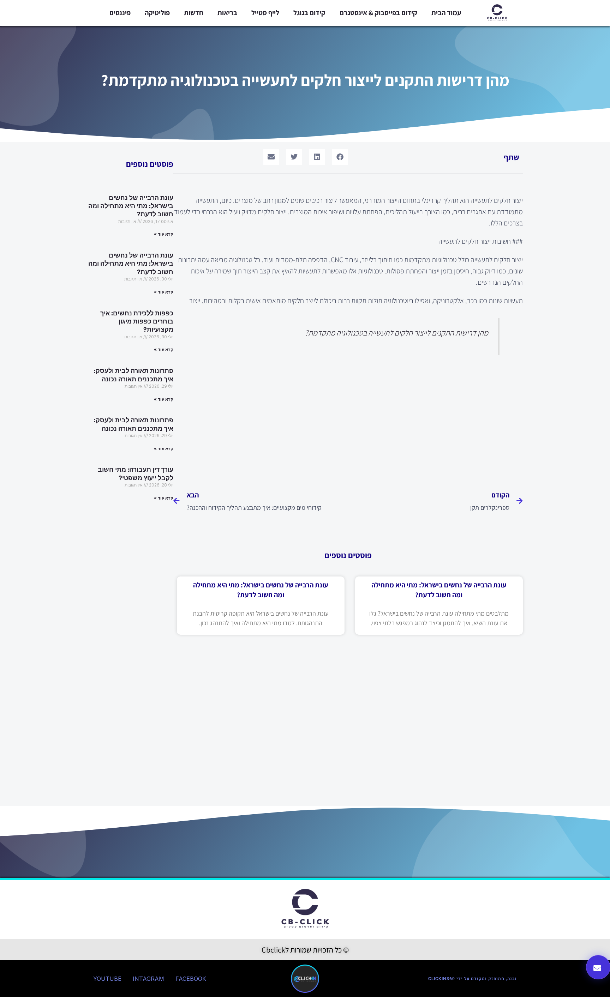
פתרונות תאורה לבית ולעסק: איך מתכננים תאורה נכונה (133, 375)
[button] (340, 157)
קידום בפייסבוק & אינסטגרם (378, 12)
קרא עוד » (163, 234)
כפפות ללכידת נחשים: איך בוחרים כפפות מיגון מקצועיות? (136, 321)
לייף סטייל (265, 12)
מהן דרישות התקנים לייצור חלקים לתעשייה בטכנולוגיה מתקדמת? (396, 333)
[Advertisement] (348, 419)
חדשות (193, 12)
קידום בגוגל (309, 12)
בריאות (227, 12)
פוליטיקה (157, 12)
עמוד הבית (446, 12)
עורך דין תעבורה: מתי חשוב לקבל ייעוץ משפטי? (135, 474)
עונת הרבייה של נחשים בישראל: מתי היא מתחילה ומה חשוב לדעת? (130, 206)
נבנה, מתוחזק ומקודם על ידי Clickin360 (472, 978)
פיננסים (120, 12)
